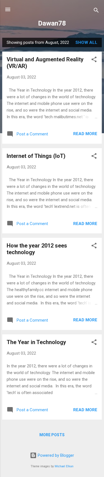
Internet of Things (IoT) (36, 156)
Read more (85, 133)
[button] (94, 60)
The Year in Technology (36, 342)
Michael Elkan (64, 466)
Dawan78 (52, 23)
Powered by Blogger (55, 455)
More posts (52, 435)
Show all (86, 42)
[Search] (96, 11)
